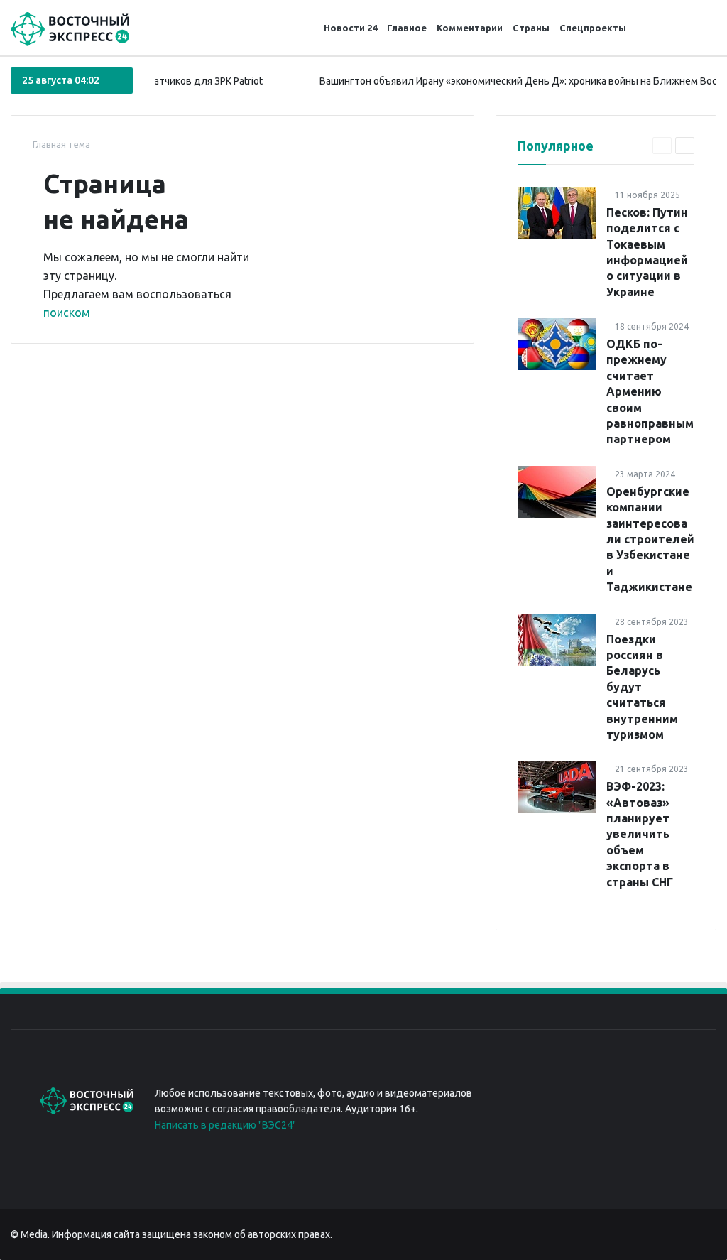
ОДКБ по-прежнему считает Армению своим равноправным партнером (650, 391)
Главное (407, 28)
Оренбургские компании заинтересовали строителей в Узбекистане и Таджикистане (650, 539)
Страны (531, 28)
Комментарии (470, 28)
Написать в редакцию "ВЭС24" (225, 1125)
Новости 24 (350, 28)
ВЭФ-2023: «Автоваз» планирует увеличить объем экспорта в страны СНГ (639, 834)
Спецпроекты (592, 28)
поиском (66, 312)
